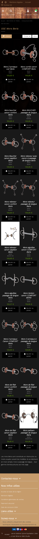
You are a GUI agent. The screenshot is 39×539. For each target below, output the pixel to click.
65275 (28, 347)
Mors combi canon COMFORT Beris (29, 68)
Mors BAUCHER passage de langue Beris (29, 112)
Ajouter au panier (11, 81)
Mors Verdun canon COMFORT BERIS (28, 295)
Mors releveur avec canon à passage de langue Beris (29, 158)
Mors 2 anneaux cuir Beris (10, 68)
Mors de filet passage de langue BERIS (29, 387)
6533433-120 (28, 439)
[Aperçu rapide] (10, 65)
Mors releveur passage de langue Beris (29, 204)
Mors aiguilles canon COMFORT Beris (28, 249)
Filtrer (7, 36)
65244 (10, 439)
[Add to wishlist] (8, 62)
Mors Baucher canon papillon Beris (10, 158)
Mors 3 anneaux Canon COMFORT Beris (10, 341)
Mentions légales (16, 2)
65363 (10, 73)
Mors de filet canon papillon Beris (10, 432)
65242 (10, 393)
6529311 (10, 210)
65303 (10, 118)
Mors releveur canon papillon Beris (10, 249)
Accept (7, 534)
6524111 (29, 393)
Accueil (28, 2)
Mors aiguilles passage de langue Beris (10, 295)
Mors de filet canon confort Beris (10, 387)
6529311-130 (10, 256)
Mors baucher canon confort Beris (10, 112)
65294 (28, 164)
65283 (28, 256)
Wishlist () (7, 5)
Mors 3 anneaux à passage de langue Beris (29, 341)
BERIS (10, 71)
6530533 (28, 118)
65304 (10, 164)
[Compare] (12, 62)
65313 (28, 73)
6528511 (10, 301)
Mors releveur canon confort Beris (10, 204)
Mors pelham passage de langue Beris (29, 432)
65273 (10, 347)
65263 (28, 301)
